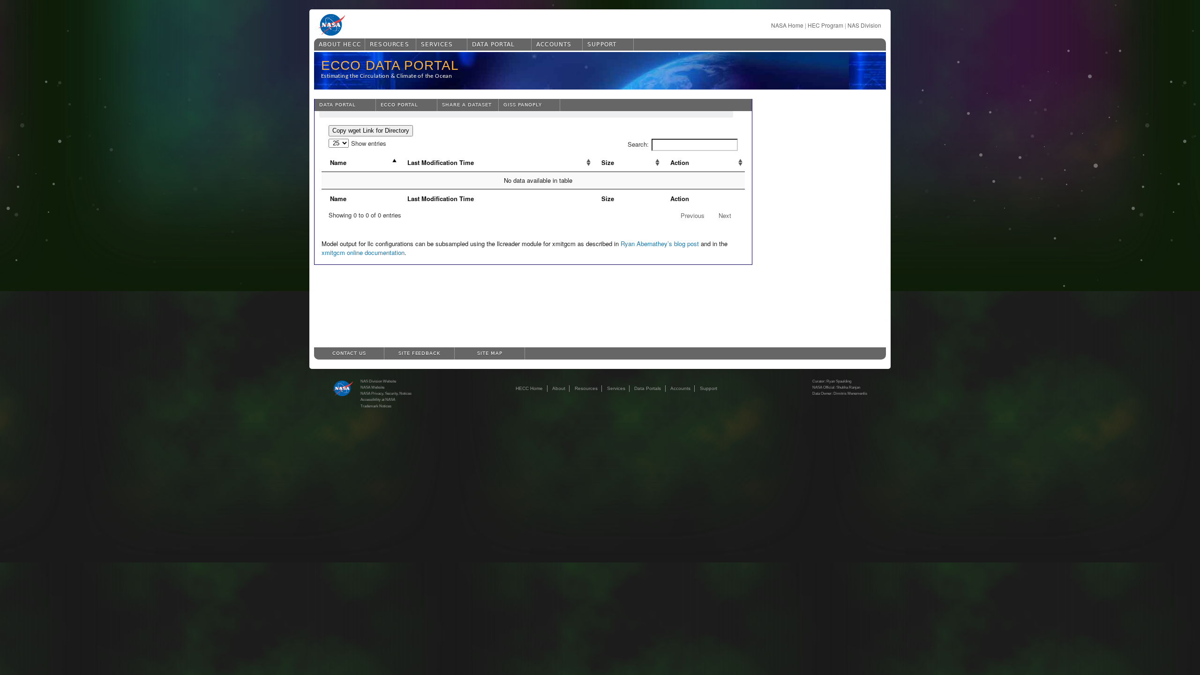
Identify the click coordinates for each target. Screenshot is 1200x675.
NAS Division (864, 25)
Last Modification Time (440, 162)
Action (679, 162)
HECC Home (529, 388)
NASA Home (787, 25)
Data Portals (647, 388)
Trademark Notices (375, 406)
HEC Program (825, 25)
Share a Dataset (467, 104)
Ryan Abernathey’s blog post (660, 243)
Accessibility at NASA (377, 399)
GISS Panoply (522, 104)
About (558, 388)
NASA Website (372, 387)
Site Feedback (419, 353)
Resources (389, 44)
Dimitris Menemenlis (850, 393)
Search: (638, 144)
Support (601, 44)
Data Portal (493, 44)
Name (338, 162)
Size (607, 162)
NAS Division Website (378, 381)
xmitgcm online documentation (363, 252)
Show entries (368, 143)
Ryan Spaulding (838, 381)
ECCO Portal (399, 104)
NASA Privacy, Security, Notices (386, 393)
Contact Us (349, 353)
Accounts (554, 44)
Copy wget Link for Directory (370, 130)
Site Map (489, 353)
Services (437, 44)
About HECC (340, 44)
